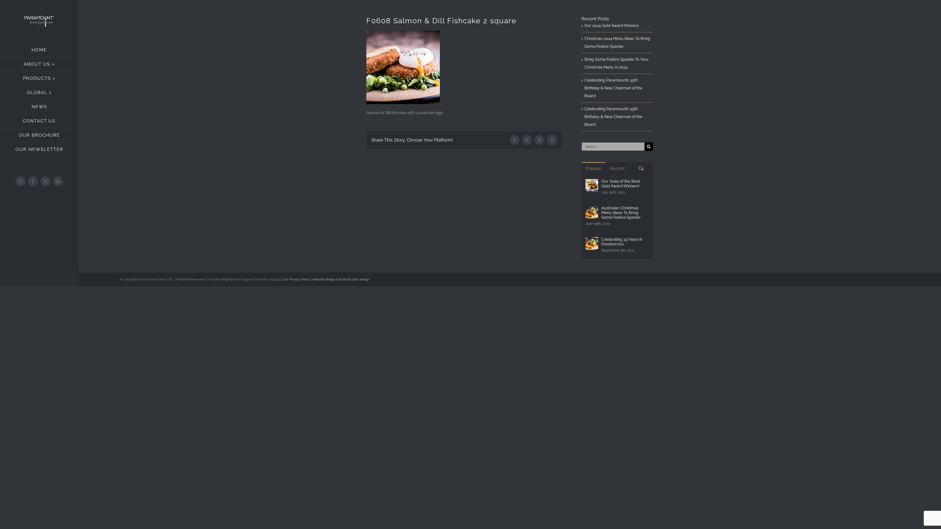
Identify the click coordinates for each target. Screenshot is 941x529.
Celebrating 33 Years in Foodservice (621, 241)
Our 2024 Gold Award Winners (611, 25)
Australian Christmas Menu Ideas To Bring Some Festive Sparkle (620, 213)
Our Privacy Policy (296, 279)
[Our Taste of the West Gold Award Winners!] (591, 182)
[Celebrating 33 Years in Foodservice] (591, 241)
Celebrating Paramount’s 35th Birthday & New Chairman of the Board (613, 88)
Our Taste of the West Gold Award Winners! (620, 183)
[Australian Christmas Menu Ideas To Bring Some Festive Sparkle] (591, 209)
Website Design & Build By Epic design (341, 279)
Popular (593, 168)
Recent (617, 168)
